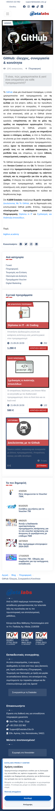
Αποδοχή (28, 798)
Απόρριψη (27, 804)
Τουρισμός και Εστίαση (16, 272)
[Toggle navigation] (7, 13)
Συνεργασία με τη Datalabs (24, 692)
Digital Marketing (13, 283)
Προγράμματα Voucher (16, 280)
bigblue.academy (11, 234)
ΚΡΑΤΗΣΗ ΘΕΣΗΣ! (38, 348)
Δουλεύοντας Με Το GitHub (16, 203)
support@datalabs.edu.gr (36, 2)
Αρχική (5, 575)
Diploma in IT (25, 214)
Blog (14, 575)
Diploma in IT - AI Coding (23, 325)
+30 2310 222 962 (17, 725)
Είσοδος (12, 7)
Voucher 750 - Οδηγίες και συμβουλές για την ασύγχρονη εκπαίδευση (33, 561)
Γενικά (9, 265)
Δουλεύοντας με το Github (24, 442)
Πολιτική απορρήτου (12, 792)
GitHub (9, 92)
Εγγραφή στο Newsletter (23, 753)
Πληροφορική (35, 69)
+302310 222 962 (13, 2)
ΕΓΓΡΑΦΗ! (41, 466)
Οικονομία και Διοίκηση (16, 276)
